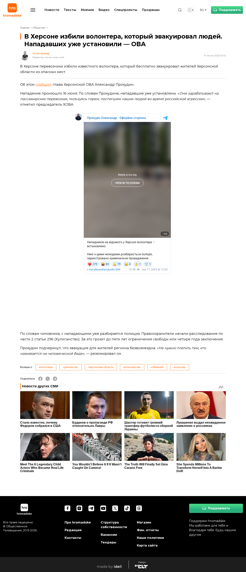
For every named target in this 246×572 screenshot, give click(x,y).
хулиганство (70, 367)
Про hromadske (78, 522)
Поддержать (230, 10)
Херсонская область (100, 367)
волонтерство (132, 367)
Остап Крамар (41, 53)
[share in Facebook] (40, 379)
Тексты (70, 10)
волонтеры (46, 367)
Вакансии (109, 535)
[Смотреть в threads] (139, 508)
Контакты (73, 538)
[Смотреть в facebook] (67, 508)
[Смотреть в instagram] (79, 508)
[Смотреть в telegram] (91, 508)
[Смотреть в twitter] (115, 508)
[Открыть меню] (33, 10)
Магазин (144, 522)
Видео (104, 10)
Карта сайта (147, 545)
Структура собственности (114, 525)
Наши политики (150, 538)
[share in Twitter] (48, 379)
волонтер (179, 367)
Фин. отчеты (148, 530)
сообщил (44, 84)
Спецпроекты (125, 10)
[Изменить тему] (191, 10)
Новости (51, 10)
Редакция (73, 530)
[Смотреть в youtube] (103, 508)
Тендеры (108, 542)
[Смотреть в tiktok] (127, 508)
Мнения (87, 10)
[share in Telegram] (55, 379)
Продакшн (151, 10)
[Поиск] (180, 10)
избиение (157, 367)
